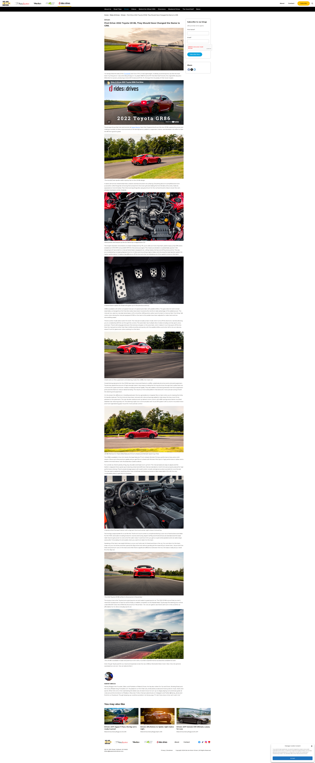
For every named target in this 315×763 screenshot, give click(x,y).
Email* (189, 37)
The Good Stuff (188, 9)
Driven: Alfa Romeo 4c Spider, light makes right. (157, 728)
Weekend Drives (174, 9)
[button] (312, 746)
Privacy (163, 750)
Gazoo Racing (135, 127)
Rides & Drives (115, 15)
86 (129, 73)
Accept (292, 758)
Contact (291, 3)
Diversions (162, 9)
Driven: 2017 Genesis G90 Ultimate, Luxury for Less (193, 728)
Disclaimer (169, 750)
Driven (126, 9)
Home (106, 15)
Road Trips (118, 9)
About (282, 3)
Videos (133, 9)
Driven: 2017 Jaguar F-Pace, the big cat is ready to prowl (120, 728)
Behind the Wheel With (147, 9)
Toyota (126, 73)
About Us (107, 9)
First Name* (191, 29)
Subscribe (303, 3)
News (198, 9)
